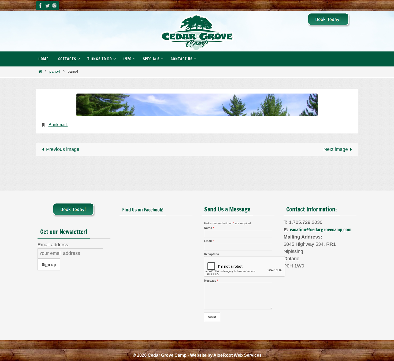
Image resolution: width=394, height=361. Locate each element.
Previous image (62, 149)
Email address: (53, 244)
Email (209, 241)
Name (209, 227)
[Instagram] (54, 5)
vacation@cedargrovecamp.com (320, 229)
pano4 (54, 71)
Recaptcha (211, 254)
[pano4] (197, 105)
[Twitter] (47, 5)
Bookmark (58, 124)
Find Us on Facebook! (142, 209)
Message (211, 280)
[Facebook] (40, 5)
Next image (336, 149)
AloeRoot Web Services (237, 355)
